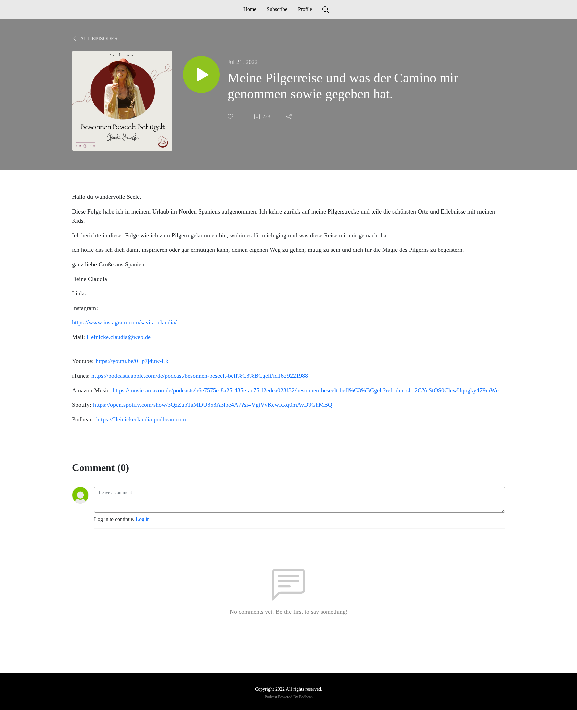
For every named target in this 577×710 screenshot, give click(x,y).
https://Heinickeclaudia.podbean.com (141, 419)
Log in (143, 519)
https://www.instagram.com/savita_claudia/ (124, 322)
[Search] (326, 9)
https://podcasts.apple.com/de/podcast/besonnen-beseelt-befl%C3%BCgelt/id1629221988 (199, 375)
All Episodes (98, 38)
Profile (305, 9)
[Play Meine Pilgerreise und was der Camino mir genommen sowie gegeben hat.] (201, 74)
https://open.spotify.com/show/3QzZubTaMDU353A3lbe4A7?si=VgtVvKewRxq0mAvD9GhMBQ (212, 404)
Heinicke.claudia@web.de (119, 337)
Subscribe (277, 9)
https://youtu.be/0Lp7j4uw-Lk (131, 361)
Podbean (306, 697)
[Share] (290, 116)
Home (249, 9)
